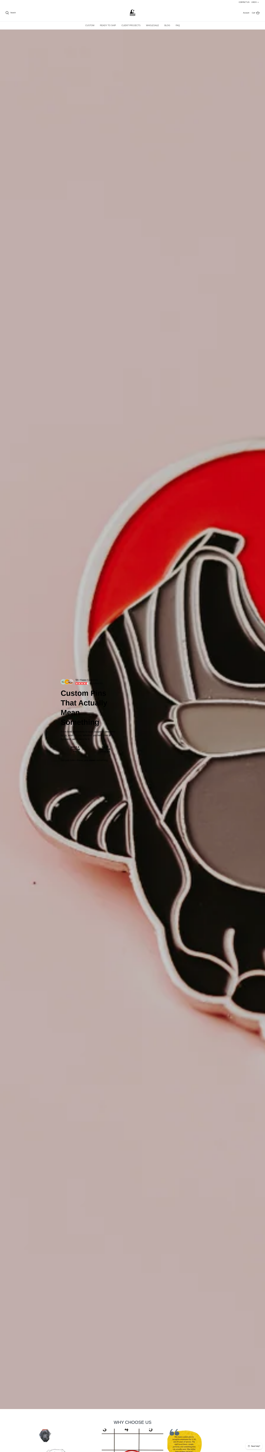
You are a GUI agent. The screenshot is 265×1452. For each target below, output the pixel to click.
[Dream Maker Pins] (132, 13)
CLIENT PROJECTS (131, 25)
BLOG (167, 25)
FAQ (178, 25)
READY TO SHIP (108, 25)
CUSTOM (89, 25)
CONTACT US (244, 2)
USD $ (253, 2)
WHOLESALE (152, 25)
